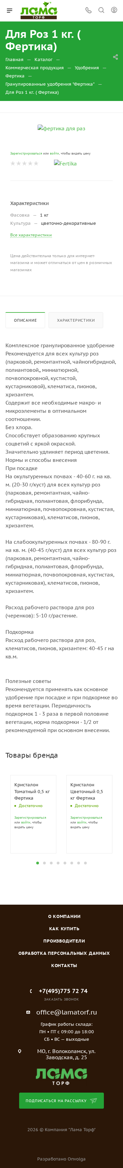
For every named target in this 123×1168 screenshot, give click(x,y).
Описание (25, 320)
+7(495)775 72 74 (63, 991)
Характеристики (76, 320)
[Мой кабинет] (114, 10)
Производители (64, 941)
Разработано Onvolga (61, 1159)
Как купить (64, 929)
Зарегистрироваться (26, 153)
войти (54, 153)
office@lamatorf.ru (66, 1012)
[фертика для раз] (61, 128)
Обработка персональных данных (64, 953)
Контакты (64, 965)
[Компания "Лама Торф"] (61, 1076)
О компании (64, 916)
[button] (37, 863)
